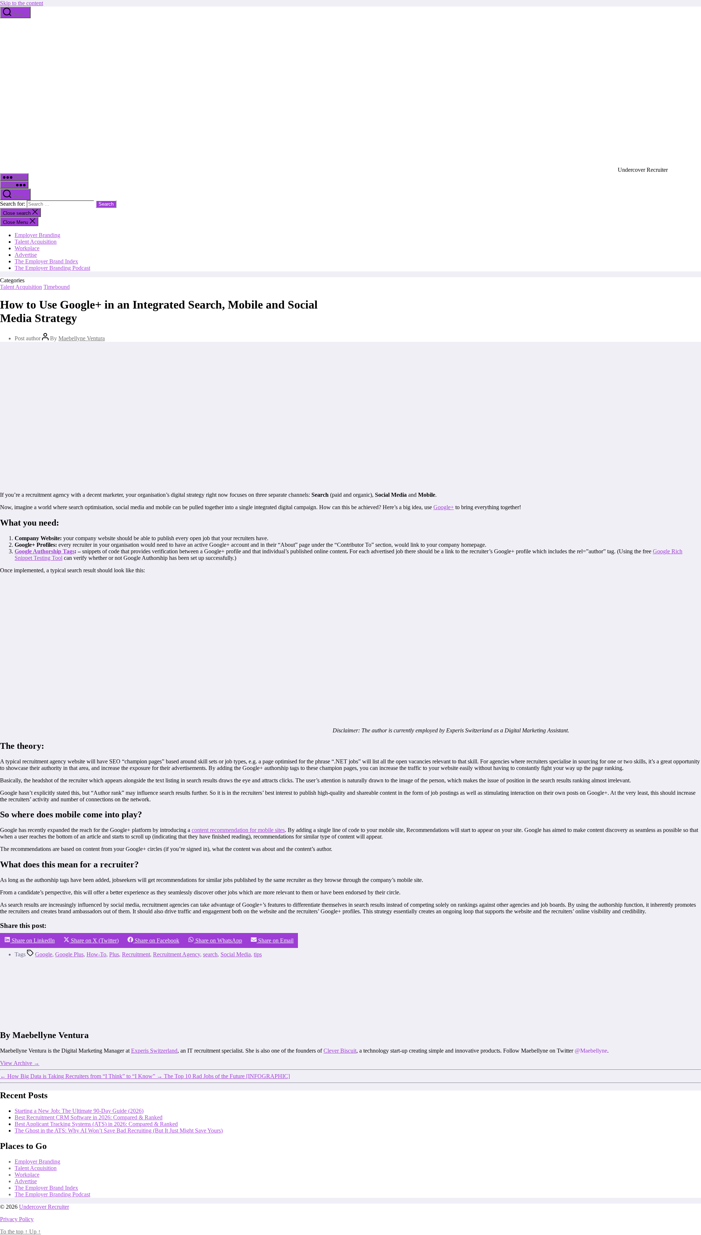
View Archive (19, 1063)
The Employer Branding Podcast (52, 268)
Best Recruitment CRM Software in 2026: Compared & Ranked (88, 1117)
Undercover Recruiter (44, 1207)
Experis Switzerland (154, 1051)
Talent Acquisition (36, 242)
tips (258, 954)
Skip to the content (21, 3)
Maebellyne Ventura (81, 338)
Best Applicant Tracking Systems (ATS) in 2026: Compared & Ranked (96, 1124)
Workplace (27, 248)
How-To (96, 954)
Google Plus (69, 954)
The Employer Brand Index (46, 261)
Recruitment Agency (176, 954)
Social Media (236, 954)
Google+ (443, 507)
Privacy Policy (17, 1219)
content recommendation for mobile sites (238, 830)
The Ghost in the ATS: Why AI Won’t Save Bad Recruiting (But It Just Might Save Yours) (119, 1130)
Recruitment (136, 954)
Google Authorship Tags (44, 551)
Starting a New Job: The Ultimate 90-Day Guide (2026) (79, 1111)
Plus (114, 954)
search (210, 954)
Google (43, 954)
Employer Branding (37, 235)
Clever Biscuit (339, 1051)
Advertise (26, 255)
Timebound (56, 287)
